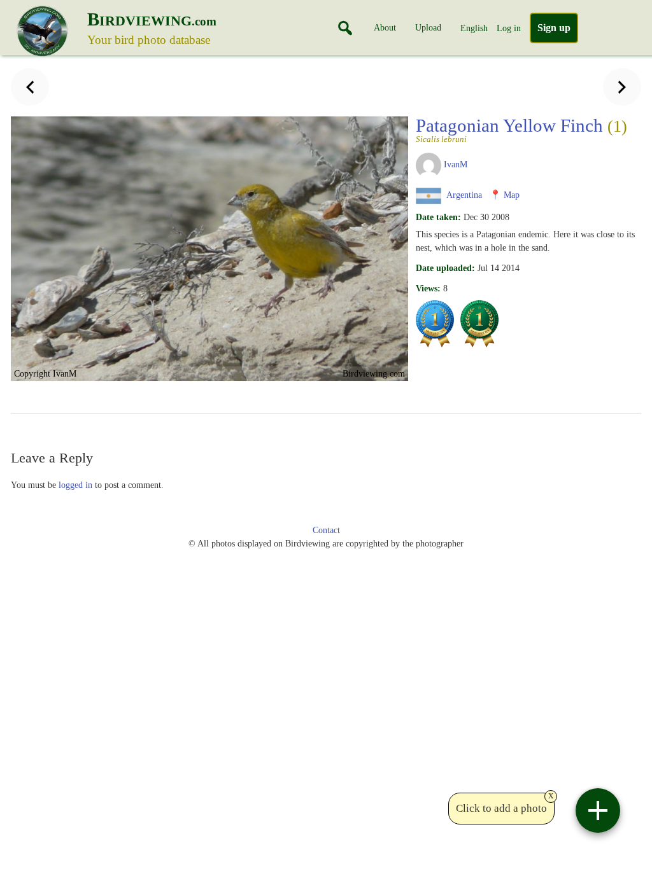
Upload (428, 27)
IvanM (455, 164)
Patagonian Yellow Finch (521, 129)
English (474, 28)
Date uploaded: (445, 268)
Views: (428, 288)
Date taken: (438, 217)
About (385, 27)
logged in (75, 485)
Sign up (553, 27)
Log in (509, 28)
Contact (326, 530)
